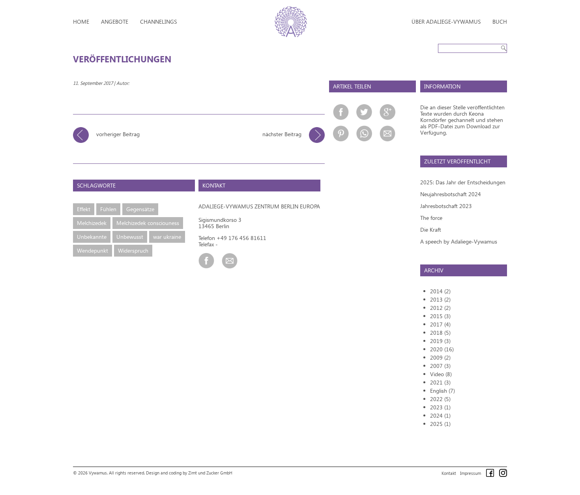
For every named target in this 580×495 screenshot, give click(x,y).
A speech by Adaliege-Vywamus (458, 241)
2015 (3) (440, 316)
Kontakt (449, 473)
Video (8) (441, 374)
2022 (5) (440, 399)
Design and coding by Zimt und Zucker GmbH (189, 472)
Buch (499, 21)
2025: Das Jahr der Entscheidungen (462, 182)
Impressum (470, 473)
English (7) (442, 390)
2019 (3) (440, 341)
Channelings (158, 21)
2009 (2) (440, 357)
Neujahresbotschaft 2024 (450, 194)
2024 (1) (440, 415)
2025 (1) (440, 424)
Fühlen (108, 209)
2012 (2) (440, 307)
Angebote (114, 21)
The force (431, 217)
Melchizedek (92, 223)
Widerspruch (133, 250)
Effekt (83, 209)
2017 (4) (440, 324)
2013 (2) (440, 299)
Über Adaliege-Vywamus (446, 21)
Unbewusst (129, 236)
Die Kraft (430, 229)
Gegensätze (140, 209)
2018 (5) (440, 332)
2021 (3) (440, 382)
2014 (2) (440, 291)
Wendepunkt (92, 250)
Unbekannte (92, 236)
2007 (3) (440, 365)
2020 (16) (442, 349)
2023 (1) (440, 407)
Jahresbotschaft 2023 (446, 206)
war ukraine (167, 236)
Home (81, 21)
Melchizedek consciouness (147, 223)
